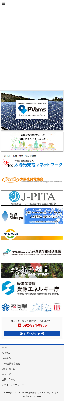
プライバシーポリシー (13, 384)
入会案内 (6, 358)
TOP (4, 347)
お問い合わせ (8, 379)
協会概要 (6, 353)
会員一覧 (6, 374)
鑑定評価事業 (8, 369)
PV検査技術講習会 (11, 363)
